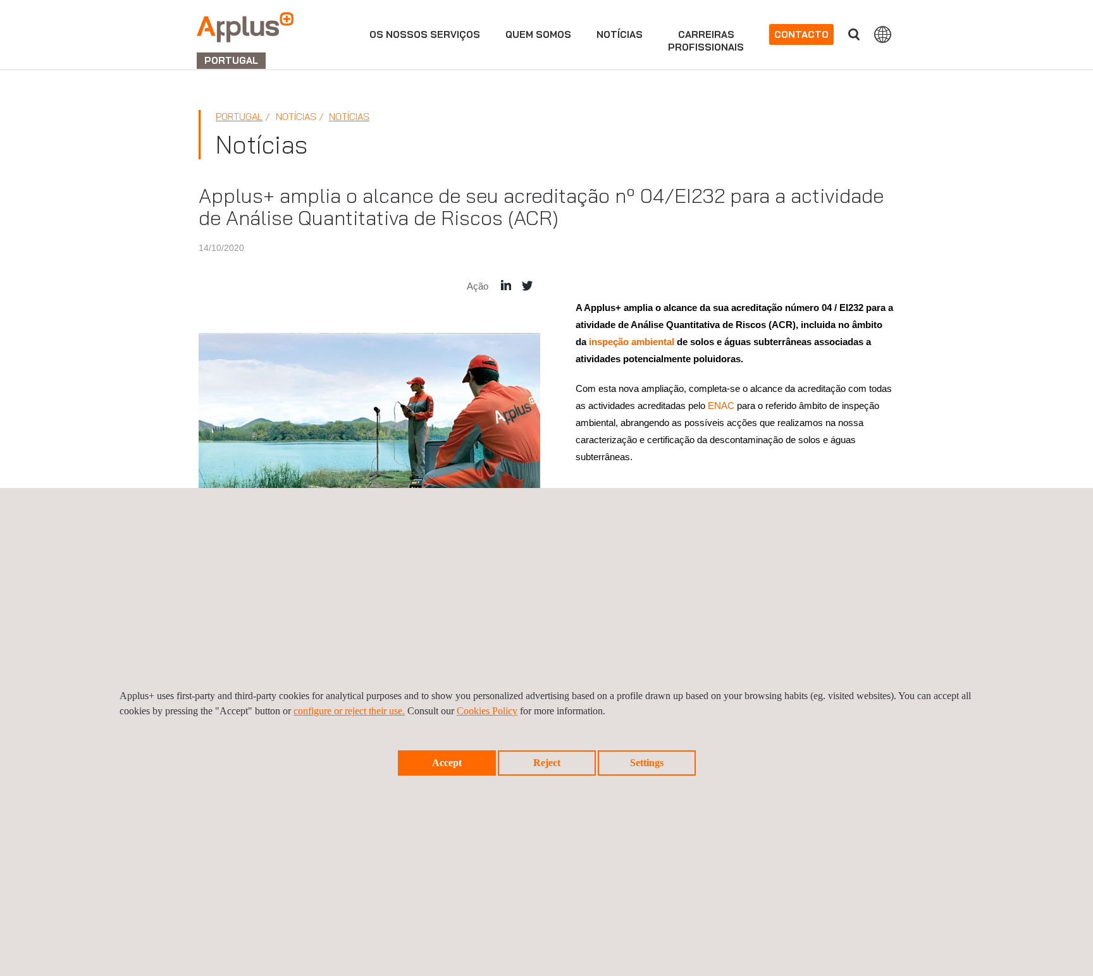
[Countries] (882, 34)
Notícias (619, 34)
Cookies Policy (487, 710)
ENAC (721, 405)
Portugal (239, 117)
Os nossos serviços (424, 34)
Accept (447, 762)
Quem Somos (538, 34)
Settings (647, 762)
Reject (546, 762)
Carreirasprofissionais (706, 40)
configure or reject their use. (349, 710)
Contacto (801, 34)
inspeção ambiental (631, 341)
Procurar (853, 34)
